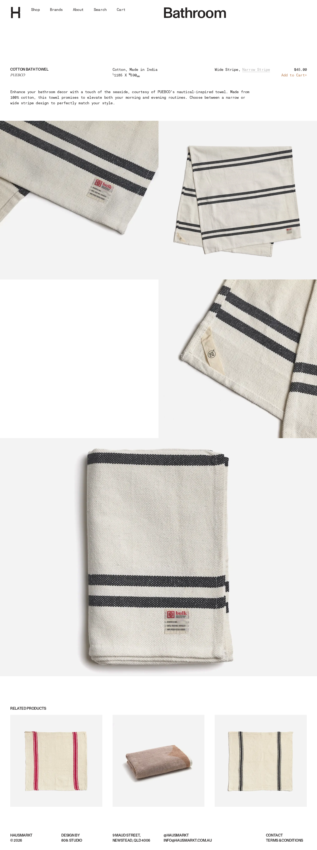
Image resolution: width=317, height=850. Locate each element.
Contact (274, 835)
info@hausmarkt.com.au (188, 840)
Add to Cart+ (294, 75)
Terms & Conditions (284, 840)
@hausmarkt (176, 835)
